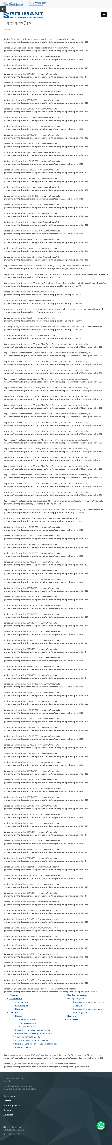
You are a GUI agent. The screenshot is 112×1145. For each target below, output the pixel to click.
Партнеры (20, 1009)
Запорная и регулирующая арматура (32, 1030)
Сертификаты (21, 1002)
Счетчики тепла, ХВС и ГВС (27, 1037)
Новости (71, 1016)
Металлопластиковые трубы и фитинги (33, 1033)
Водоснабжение (28, 1019)
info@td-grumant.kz (15, 3)
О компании (15, 998)
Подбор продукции (77, 995)
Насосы (18, 1016)
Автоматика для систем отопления (31, 1040)
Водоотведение (28, 1023)
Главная (13, 995)
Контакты (72, 1019)
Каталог (13, 1012)
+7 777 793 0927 (39, 3)
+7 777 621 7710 (36, 4)
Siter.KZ (7, 1081)
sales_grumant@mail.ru (13, 4)
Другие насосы (28, 1026)
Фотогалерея (21, 1005)
